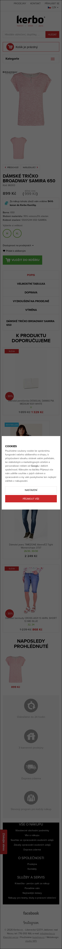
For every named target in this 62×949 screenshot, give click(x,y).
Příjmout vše (31, 498)
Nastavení (31, 490)
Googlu (35, 465)
